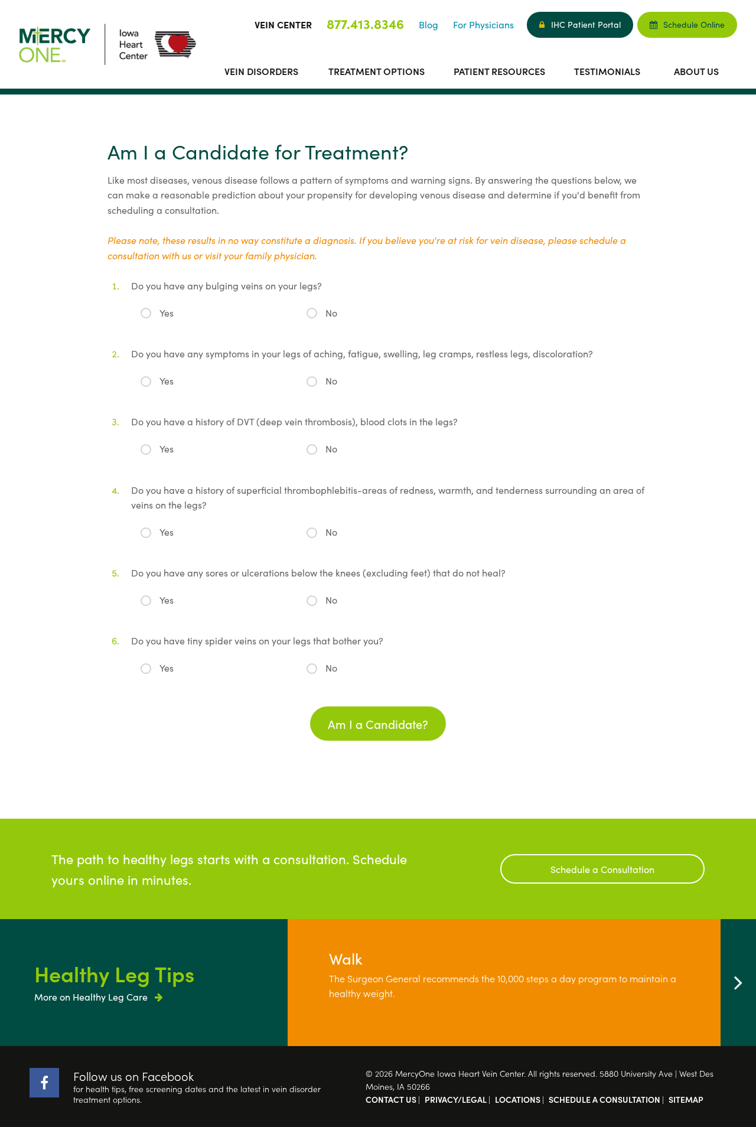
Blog (428, 24)
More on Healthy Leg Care (92, 996)
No (331, 312)
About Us (696, 70)
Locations (517, 1099)
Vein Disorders (261, 70)
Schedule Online (694, 24)
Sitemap (686, 1099)
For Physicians (483, 24)
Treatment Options (376, 70)
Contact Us (391, 1099)
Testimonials (607, 70)
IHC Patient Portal (586, 24)
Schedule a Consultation (602, 868)
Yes (166, 312)
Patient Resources (499, 70)
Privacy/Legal (456, 1099)
